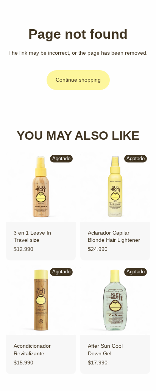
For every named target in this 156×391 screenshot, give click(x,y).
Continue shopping (78, 80)
